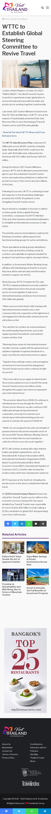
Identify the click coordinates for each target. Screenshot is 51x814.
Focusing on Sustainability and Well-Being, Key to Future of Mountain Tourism (12, 589)
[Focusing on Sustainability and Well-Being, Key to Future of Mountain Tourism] (13, 575)
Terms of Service (10, 754)
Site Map (34, 754)
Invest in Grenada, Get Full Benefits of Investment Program (37, 590)
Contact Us (7, 751)
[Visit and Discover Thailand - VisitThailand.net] (15, 7)
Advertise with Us (38, 747)
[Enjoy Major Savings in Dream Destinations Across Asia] (38, 547)
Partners (34, 751)
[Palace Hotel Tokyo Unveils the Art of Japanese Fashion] (13, 547)
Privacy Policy (8, 758)
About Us (6, 744)
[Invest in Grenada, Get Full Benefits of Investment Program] (38, 577)
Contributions (36, 744)
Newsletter (7, 747)
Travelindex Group (36, 803)
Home (6, 19)
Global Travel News (19, 19)
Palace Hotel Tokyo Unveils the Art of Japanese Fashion (11, 559)
